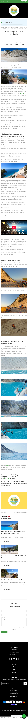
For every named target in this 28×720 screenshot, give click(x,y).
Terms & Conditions (14, 690)
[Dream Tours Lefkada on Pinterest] (14, 659)
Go (25, 683)
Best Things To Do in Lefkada (11, 27)
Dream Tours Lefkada (16, 709)
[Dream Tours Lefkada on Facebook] (9, 659)
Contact (14, 672)
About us (14, 671)
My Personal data (14, 693)
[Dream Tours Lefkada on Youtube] (18, 659)
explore (22, 93)
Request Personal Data (14, 695)
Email (2, 613)
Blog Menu (13, 37)
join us (7, 465)
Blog (14, 669)
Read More (6, 541)
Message (3, 617)
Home (2, 27)
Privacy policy (14, 691)
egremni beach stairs (21, 512)
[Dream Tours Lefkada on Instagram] (11, 659)
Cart (24, 1)
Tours (14, 668)
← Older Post (10, 595)
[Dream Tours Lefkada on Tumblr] (16, 659)
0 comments (4, 512)
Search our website (14, 688)
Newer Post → (18, 595)
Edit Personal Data (14, 696)
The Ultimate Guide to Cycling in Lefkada (11, 579)
